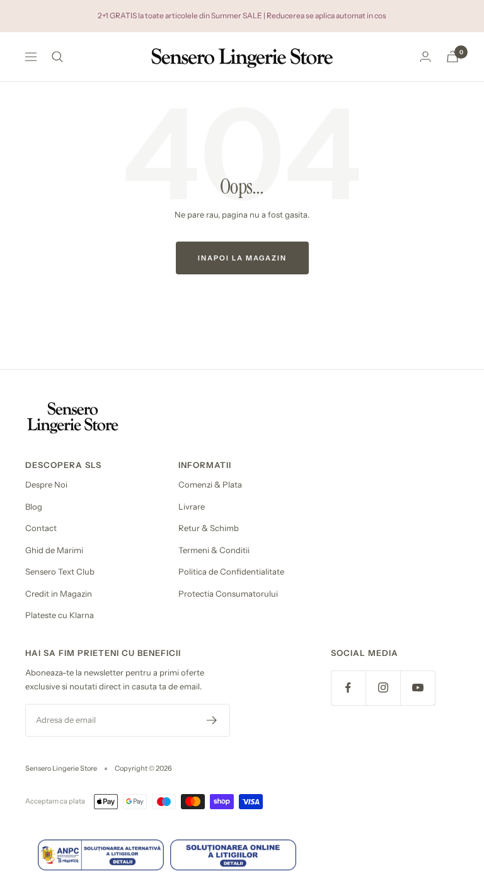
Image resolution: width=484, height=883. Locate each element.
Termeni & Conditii (214, 550)
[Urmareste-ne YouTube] (417, 687)
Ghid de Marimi (54, 550)
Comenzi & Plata (210, 484)
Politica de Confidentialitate (231, 571)
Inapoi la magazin (242, 258)
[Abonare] (212, 720)
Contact (41, 528)
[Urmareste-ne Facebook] (348, 687)
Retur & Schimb (208, 528)
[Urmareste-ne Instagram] (383, 687)
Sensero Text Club (60, 571)
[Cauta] (57, 56)
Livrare (191, 506)
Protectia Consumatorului (228, 593)
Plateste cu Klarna (59, 615)
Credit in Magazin (58, 593)
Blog (33, 506)
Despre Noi (46, 484)
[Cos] (452, 56)
